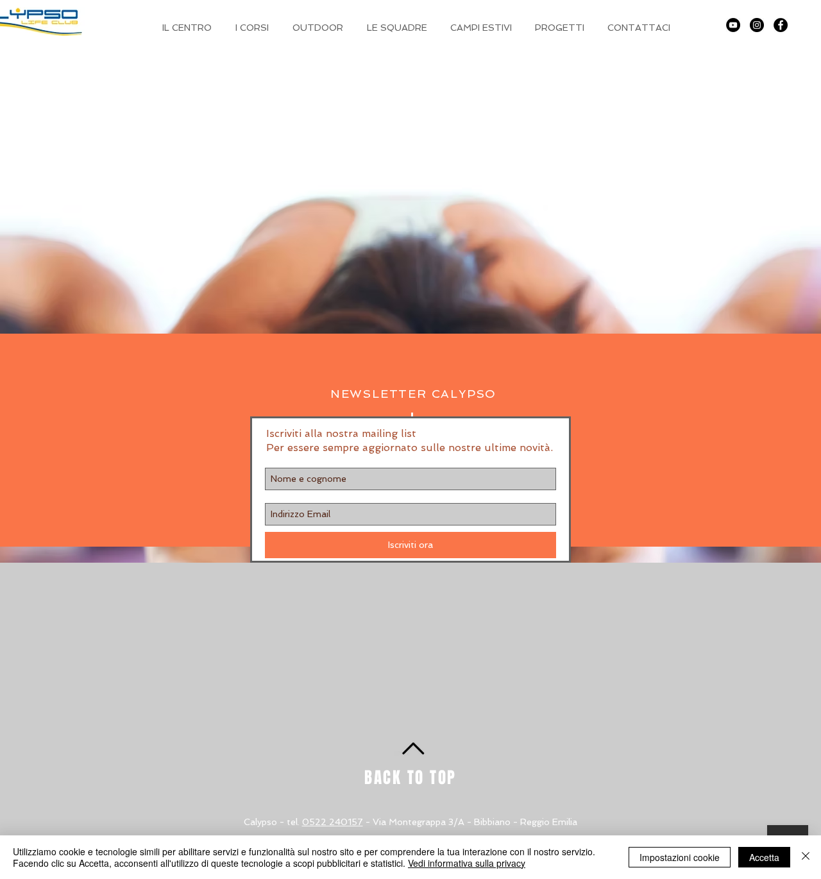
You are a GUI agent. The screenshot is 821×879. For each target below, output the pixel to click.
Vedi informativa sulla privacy (466, 863)
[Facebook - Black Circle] (781, 25)
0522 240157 (332, 822)
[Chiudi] (805, 857)
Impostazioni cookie (679, 857)
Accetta (764, 857)
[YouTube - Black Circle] (733, 25)
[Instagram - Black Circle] (757, 25)
